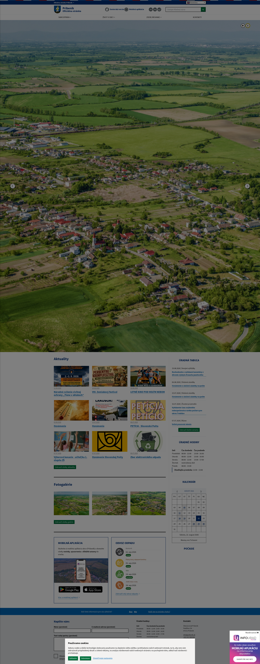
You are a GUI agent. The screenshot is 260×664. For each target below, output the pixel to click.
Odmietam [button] (85, 658)
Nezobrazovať (251, 632)
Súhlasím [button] (73, 658)
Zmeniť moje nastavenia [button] (102, 658)
